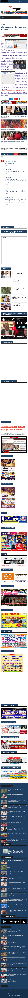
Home (2, 23)
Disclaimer (19, 995)
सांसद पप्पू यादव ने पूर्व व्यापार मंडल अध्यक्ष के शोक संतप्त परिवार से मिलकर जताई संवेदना (12, 142)
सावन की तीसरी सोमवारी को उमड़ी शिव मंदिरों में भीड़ (16, 817)
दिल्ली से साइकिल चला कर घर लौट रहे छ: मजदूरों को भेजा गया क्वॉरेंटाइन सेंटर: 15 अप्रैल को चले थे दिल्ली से (16, 947)
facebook (24, 154)
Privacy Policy (13, 995)
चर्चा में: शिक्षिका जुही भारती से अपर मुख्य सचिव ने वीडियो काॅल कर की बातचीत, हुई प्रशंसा (17, 980)
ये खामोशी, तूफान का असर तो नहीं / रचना (15, 849)
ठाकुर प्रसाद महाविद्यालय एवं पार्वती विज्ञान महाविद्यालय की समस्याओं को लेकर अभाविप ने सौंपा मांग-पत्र (19, 297)
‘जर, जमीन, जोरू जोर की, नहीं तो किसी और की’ (15, 794)
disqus (20, 154)
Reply (7, 165)
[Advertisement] (14, 688)
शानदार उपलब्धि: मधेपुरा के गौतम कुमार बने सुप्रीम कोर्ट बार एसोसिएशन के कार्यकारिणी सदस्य (13, 117)
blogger (16, 154)
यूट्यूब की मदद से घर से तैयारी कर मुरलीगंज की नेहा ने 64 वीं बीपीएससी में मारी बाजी (16, 930)
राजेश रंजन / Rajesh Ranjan (11, 161)
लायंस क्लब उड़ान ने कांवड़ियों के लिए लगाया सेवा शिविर (16, 833)
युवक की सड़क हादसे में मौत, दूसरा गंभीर (8, 129)
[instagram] (26, 1)
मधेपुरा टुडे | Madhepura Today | (10, 847)
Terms (8, 995)
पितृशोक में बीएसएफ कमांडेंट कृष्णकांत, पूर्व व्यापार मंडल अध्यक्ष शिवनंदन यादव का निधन (16, 801)
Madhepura (7, 23)
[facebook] (10, 991)
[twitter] (24, 1)
